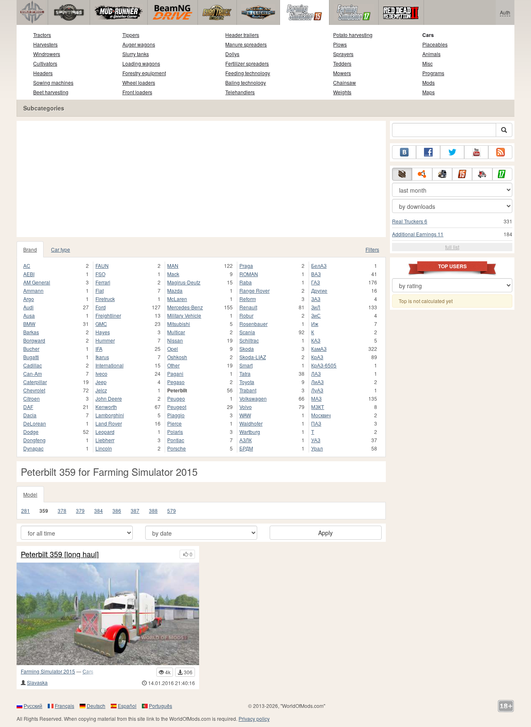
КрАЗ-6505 (323, 365)
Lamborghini (109, 415)
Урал (317, 448)
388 (153, 510)
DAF (28, 406)
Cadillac (32, 365)
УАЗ (315, 439)
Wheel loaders (138, 82)
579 (171, 510)
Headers (43, 72)
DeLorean (34, 423)
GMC (101, 323)
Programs (433, 72)
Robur (246, 315)
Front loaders (137, 91)
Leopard (104, 431)
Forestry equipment (144, 72)
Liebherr (104, 439)
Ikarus (102, 356)
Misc (427, 63)
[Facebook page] (428, 152)
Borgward (34, 340)
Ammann (33, 290)
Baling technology (245, 82)
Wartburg (249, 431)
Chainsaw (344, 82)
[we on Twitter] (452, 152)
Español (127, 705)
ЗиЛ (315, 307)
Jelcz (101, 390)
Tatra (245, 373)
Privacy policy (254, 718)
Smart (246, 365)
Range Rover (254, 290)
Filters (372, 249)
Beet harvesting (50, 91)
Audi (28, 307)
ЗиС (316, 315)
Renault (248, 307)
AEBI (28, 273)
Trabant (247, 390)
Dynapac (33, 448)
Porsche (176, 448)
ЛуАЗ (317, 390)
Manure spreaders (246, 44)
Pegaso (176, 381)
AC (26, 265)
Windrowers (46, 53)
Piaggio (176, 415)
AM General (36, 282)
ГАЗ (315, 282)
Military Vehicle (184, 315)
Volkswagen (253, 398)
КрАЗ (317, 356)
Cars (428, 35)
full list (452, 246)
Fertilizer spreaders (247, 63)
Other (173, 365)
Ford (100, 307)
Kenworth (106, 406)
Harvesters (45, 44)
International (109, 365)
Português (160, 705)
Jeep (101, 381)
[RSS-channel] (500, 152)
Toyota (246, 381)
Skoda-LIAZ (252, 356)
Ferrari (102, 282)
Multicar (176, 331)
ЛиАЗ (317, 381)
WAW (245, 415)
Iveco (101, 373)
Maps (428, 91)
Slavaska (37, 682)
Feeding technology (247, 72)
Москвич (321, 415)
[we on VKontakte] (404, 152)
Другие (319, 290)
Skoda (246, 348)
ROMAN (248, 273)
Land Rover (108, 423)
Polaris (175, 431)
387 (135, 510)
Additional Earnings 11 (417, 233)
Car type (60, 249)
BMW (29, 323)
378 (62, 510)
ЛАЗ (316, 373)
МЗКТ (317, 406)
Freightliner (108, 315)
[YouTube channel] (476, 152)
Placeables (435, 44)
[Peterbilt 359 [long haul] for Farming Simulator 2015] (108, 614)
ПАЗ (316, 423)
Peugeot (176, 406)
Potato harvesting (353, 34)
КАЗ (315, 340)
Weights (342, 91)
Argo (28, 298)
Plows (340, 44)
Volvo (245, 406)
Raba (245, 282)
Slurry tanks (135, 53)
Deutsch (96, 705)
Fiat (99, 290)
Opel (172, 348)
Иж (314, 323)
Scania (247, 331)
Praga (246, 265)
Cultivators (45, 63)
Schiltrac (249, 340)
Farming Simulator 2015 (48, 671)
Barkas (31, 331)
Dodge (31, 431)
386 (116, 510)
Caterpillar (35, 381)
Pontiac (175, 439)
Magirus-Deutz (183, 282)
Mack (173, 273)
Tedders (342, 63)
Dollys (232, 53)
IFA (98, 348)
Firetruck (105, 298)
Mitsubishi (178, 323)
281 (25, 510)
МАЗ (316, 398)
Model (30, 494)
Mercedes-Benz (185, 307)
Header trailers (242, 34)
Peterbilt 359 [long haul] (60, 554)
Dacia (30, 415)
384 (98, 510)
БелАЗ (318, 265)
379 (80, 510)
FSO (100, 273)
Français (64, 705)
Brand (30, 249)
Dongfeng (34, 439)
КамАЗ (318, 348)
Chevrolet (34, 390)
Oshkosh (177, 356)
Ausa (29, 315)
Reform (247, 298)
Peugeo (176, 398)
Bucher (31, 348)
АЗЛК (245, 439)
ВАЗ (316, 273)
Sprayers (343, 53)
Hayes (102, 331)
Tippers (130, 34)
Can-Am (32, 373)
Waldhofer (251, 423)
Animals (431, 53)
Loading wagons (141, 63)
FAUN (102, 265)
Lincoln (103, 448)
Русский (33, 705)
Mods (428, 82)
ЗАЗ (315, 298)
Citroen (31, 398)
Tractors (42, 34)
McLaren (177, 298)
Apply (325, 533)
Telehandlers (240, 91)
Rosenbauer (253, 323)
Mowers (342, 72)
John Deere (108, 398)
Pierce (174, 423)
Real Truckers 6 (409, 221)
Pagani (175, 373)
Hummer (105, 340)
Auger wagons (138, 44)
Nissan (175, 340)
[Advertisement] (201, 179)
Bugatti (31, 356)
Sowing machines (53, 82)
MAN (172, 265)
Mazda (175, 290)
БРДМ (246, 448)
